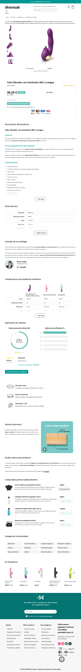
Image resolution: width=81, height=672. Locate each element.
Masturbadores (46, 641)
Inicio (7, 17)
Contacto (10, 629)
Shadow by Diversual (48, 648)
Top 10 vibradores (29, 543)
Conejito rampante (47, 543)
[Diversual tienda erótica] (18, 7)
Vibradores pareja (46, 548)
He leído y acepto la (40, 616)
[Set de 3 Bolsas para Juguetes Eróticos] (9, 488)
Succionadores (46, 629)
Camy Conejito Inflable (70, 581)
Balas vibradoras (46, 552)
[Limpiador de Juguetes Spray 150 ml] (9, 500)
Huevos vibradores (63, 552)
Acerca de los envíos (13, 635)
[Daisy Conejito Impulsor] (11, 572)
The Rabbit (37, 581)
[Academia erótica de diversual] (66, 643)
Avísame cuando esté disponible (18, 103)
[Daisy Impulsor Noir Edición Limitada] (55, 572)
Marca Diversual (29, 635)
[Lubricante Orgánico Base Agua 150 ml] (9, 512)
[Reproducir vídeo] (45, 449)
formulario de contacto (68, 23)
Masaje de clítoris (13, 552)
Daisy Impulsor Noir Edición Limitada (54, 582)
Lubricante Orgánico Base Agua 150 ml (28, 509)
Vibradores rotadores (64, 543)
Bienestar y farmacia (48, 635)
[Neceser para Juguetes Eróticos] (9, 524)
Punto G (10, 548)
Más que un (40, 2)
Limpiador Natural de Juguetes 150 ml (28, 497)
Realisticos (27, 548)
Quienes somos (29, 629)
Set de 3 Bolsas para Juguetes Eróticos (28, 485)
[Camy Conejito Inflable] (70, 572)
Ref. (8, 95)
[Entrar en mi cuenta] (68, 6)
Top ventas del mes (47, 645)
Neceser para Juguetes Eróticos (25, 520)
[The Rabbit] (41, 572)
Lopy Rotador (23, 581)
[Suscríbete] (54, 612)
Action (31, 212)
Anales (26, 552)
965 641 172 (31, 107)
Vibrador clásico (63, 548)
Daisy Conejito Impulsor (9, 582)
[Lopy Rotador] (26, 572)
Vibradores (11, 543)
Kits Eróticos (45, 638)
